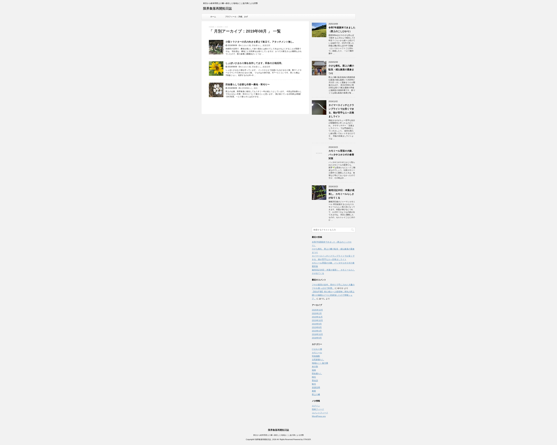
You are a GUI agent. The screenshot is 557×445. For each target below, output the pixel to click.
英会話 (315, 380)
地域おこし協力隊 (320, 363)
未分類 (315, 366)
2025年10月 (317, 310)
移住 (256, 88)
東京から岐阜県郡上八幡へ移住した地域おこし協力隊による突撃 (278, 435)
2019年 (220, 27)
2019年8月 (317, 327)
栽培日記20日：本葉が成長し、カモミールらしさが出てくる (341, 194)
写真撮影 (316, 356)
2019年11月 (317, 317)
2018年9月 (317, 338)
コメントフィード (320, 413)
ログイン (316, 406)
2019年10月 (317, 320)
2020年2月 (317, 313)
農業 (314, 391)
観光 (314, 384)
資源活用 (266, 45)
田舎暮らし (256, 45)
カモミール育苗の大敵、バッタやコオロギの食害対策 (341, 155)
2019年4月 (317, 331)
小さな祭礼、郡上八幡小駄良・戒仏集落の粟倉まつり (341, 69)
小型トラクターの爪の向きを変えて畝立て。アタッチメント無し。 (260, 42)
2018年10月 (317, 334)
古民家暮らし (247, 88)
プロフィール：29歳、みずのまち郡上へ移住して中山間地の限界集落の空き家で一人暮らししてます (236, 18)
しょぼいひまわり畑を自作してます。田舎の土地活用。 (255, 63)
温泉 (314, 370)
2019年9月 (317, 324)
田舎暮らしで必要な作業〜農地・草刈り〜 (248, 84)
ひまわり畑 (246, 45)
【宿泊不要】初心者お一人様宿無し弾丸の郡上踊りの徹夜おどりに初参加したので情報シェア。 (333, 295)
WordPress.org (319, 416)
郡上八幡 (316, 394)
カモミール (317, 352)
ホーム (213, 17)
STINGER (307, 439)
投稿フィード (318, 409)
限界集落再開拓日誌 (217, 8)
